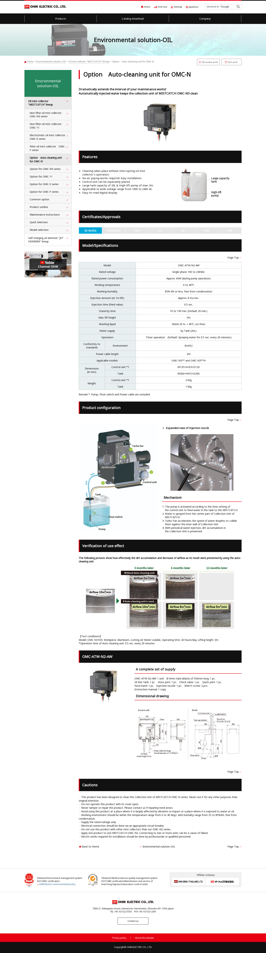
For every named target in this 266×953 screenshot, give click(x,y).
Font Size (162, 6)
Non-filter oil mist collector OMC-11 (47, 125)
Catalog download (133, 18)
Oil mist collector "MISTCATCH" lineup (89, 61)
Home (147, 6)
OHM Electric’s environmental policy (57, 884)
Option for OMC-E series (44, 184)
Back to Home (90, 846)
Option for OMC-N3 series (45, 169)
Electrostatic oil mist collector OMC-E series (49, 136)
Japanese (193, 6)
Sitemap (178, 6)
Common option (39, 199)
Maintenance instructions (45, 214)
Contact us (133, 921)
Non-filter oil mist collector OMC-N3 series (46, 114)
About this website (144, 937)
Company (205, 18)
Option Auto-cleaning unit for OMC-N (46, 159)
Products (60, 18)
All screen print (208, 62)
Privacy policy (119, 937)
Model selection (39, 229)
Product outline (39, 207)
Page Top (233, 257)
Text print (231, 62)
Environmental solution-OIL (51, 61)
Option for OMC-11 (41, 176)
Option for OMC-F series (44, 191)
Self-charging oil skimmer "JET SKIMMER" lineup (46, 239)
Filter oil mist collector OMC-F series (48, 148)
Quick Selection (39, 222)
